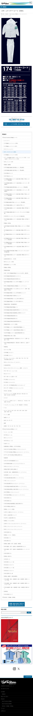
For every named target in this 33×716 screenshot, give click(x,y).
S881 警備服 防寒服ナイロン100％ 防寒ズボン (13, 301)
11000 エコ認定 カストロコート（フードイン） (14, 512)
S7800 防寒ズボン (8, 500)
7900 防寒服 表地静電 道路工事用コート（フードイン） (15, 486)
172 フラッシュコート (8, 149)
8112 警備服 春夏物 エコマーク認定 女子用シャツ (14, 205)
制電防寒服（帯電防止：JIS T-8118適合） (12, 446)
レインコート (7, 140)
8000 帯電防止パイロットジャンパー (11, 492)
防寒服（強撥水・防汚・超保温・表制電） (13, 543)
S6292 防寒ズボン (8, 497)
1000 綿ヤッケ (7, 559)
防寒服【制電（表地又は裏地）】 (11, 469)
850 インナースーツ (8, 437)
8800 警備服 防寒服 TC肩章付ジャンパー (12, 295)
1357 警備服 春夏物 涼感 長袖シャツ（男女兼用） (14, 167)
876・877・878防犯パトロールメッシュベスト (14, 388)
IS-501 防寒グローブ (8, 594)
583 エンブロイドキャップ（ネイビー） (12, 362)
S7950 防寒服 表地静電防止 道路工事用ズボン (13, 503)
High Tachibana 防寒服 (7, 703)
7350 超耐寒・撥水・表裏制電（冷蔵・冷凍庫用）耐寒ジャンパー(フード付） (16, 584)
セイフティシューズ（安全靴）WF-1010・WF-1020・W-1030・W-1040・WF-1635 (16, 394)
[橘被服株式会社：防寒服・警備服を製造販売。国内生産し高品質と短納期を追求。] (16, 3)
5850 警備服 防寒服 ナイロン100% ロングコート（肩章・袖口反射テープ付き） (17, 289)
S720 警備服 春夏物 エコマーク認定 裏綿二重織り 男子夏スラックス (17, 209)
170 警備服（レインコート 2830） (11, 143)
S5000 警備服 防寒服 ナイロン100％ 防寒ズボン (14, 298)
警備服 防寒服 (7, 270)
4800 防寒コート (7, 537)
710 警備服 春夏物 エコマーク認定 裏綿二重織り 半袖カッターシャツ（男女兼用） (17, 179)
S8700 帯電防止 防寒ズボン (10, 506)
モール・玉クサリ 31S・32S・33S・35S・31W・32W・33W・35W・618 (16, 411)
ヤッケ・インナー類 (8, 432)
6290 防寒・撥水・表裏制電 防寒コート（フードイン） (15, 472)
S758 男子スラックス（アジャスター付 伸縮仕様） (14, 216)
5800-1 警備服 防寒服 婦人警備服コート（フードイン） (15, 285)
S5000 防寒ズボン (8, 532)
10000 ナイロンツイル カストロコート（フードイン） (15, 523)
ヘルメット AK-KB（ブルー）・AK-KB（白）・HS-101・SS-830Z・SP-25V (17, 401)
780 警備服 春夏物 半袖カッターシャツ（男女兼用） (15, 202)
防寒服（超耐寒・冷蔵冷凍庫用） (11, 576)
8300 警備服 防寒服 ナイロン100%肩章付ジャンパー (15, 292)
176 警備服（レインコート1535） (11, 154)
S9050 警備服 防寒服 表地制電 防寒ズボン (13, 321)
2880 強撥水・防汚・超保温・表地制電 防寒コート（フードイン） (17, 550)
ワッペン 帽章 (7, 414)
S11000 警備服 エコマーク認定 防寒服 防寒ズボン (14, 332)
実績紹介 (4, 694)
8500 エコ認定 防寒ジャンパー (10, 515)
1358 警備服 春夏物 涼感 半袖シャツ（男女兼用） (14, 170)
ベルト (5, 407)
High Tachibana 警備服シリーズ (10, 137)
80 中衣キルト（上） (8, 435)
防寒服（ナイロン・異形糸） (10, 535)
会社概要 (3, 691)
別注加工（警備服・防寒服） (10, 597)
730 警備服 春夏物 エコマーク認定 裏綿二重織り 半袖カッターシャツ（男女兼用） (17, 195)
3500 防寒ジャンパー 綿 (9, 567)
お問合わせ (3, 710)
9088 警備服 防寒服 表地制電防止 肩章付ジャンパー (15, 312)
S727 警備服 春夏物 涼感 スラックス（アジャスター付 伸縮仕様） (17, 213)
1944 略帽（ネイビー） (9, 352)
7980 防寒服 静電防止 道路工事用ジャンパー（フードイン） (16, 489)
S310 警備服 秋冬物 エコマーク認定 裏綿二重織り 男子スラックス (17, 247)
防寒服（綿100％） (8, 556)
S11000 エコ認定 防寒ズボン (10, 517)
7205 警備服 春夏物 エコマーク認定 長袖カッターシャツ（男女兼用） (16, 190)
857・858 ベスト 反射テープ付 (10, 376)
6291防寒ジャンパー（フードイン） (11, 475)
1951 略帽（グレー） (8, 355)
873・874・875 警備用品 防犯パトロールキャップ (14, 385)
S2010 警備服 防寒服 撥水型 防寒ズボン (12, 278)
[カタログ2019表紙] (9, 641)
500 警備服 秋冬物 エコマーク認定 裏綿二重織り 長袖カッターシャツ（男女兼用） (17, 239)
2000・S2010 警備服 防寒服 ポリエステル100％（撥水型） (16, 273)
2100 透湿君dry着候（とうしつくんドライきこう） (14, 463)
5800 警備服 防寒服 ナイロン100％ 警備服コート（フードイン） (16, 282)
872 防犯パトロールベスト (9, 382)
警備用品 (6, 346)
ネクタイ (6, 397)
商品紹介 (4, 134)
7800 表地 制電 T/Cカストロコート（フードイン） (14, 483)
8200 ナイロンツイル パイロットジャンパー (13, 529)
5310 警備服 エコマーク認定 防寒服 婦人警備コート (15, 330)
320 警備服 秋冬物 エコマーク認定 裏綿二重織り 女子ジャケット (17, 235)
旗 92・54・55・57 (8, 420)
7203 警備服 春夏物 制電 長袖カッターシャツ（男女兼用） (16, 187)
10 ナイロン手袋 (7, 349)
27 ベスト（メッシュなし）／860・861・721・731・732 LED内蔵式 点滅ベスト (16, 359)
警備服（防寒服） (7, 267)
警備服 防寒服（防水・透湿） (10, 335)
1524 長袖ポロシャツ (8, 173)
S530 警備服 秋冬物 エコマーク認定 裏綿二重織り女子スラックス (16, 255)
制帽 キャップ (7, 417)
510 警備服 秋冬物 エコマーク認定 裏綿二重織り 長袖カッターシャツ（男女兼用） (17, 243)
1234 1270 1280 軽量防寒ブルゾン (11, 460)
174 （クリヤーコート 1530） (10, 152)
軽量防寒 (6, 457)
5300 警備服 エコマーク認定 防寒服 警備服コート (14, 327)
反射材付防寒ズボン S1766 (10, 258)
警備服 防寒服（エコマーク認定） (11, 324)
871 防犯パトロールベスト (9, 379)
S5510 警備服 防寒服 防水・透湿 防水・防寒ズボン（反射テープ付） (17, 343)
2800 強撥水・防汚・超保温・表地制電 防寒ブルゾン (15, 546)
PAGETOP (28, 676)
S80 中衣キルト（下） (8, 440)
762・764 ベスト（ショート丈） (11, 370)
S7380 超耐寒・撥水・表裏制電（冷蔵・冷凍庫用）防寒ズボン (16, 588)
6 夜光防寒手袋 (7, 365)
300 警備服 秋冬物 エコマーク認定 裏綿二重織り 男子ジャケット (17, 231)
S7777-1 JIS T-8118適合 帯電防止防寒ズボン (13, 455)
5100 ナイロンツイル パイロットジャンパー (13, 526)
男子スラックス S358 (9, 261)
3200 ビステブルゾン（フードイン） (11, 466)
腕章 (5, 423)
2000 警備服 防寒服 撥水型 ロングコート (12, 276)
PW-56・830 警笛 (8, 390)
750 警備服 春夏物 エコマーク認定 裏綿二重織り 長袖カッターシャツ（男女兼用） (17, 199)
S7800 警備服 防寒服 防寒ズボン (11, 315)
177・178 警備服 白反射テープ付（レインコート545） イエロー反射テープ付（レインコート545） (17, 158)
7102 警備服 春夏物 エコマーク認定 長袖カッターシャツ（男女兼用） (16, 183)
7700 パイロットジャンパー (10, 480)
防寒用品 (6, 591)
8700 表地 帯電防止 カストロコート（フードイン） (14, 495)
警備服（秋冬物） (7, 223)
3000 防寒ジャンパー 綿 (9, 562)
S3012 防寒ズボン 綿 (8, 573)
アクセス (3, 708)
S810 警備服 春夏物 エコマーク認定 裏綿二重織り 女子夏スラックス (17, 220)
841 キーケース (7, 373)
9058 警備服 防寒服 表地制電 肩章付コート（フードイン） (16, 310)
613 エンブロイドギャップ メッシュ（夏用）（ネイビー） (16, 368)
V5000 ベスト (7, 443)
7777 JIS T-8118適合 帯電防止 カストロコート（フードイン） (17, 452)
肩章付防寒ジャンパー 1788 (10, 264)
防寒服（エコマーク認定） (9, 509)
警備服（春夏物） (7, 164)
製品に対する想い (4, 696)
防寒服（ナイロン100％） (9, 520)
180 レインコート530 (8, 161)
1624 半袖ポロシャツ (8, 176)
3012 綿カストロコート (9, 564)
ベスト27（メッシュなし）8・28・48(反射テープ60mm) (16, 404)
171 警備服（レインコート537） (11, 146)
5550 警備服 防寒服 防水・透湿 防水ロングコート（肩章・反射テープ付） (16, 339)
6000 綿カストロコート (9, 570)
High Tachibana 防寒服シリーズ (10, 429)
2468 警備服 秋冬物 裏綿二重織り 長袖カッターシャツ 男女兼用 (16, 227)
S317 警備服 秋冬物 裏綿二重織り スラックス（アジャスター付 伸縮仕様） (16, 251)
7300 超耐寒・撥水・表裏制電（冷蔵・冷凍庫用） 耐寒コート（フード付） (17, 580)
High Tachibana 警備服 (7, 701)
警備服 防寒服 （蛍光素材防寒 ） (11, 304)
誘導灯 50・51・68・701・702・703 (12, 426)
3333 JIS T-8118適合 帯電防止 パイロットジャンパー (15, 449)
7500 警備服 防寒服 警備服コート (11, 307)
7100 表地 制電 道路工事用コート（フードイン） (14, 477)
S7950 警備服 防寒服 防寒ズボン (11, 318)
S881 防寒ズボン (7, 540)
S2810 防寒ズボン (8, 553)
